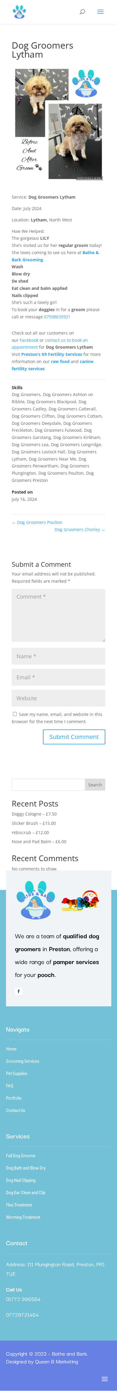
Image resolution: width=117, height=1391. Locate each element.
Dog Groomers (26, 394)
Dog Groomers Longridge (76, 444)
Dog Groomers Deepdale (36, 423)
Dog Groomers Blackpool (51, 401)
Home (11, 1049)
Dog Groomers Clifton (33, 416)
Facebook (30, 340)
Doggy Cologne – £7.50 (34, 814)
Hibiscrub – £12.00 (30, 832)
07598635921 (57, 317)
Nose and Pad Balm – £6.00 (39, 841)
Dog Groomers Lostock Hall (38, 452)
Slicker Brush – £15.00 (34, 823)
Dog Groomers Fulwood (58, 430)
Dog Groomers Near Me (52, 459)
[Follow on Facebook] (18, 991)
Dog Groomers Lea (30, 444)
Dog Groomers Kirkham (76, 437)
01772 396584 (23, 1299)
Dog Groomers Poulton (61, 473)
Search (95, 785)
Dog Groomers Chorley (80, 529)
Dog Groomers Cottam (79, 416)
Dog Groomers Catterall (72, 409)
